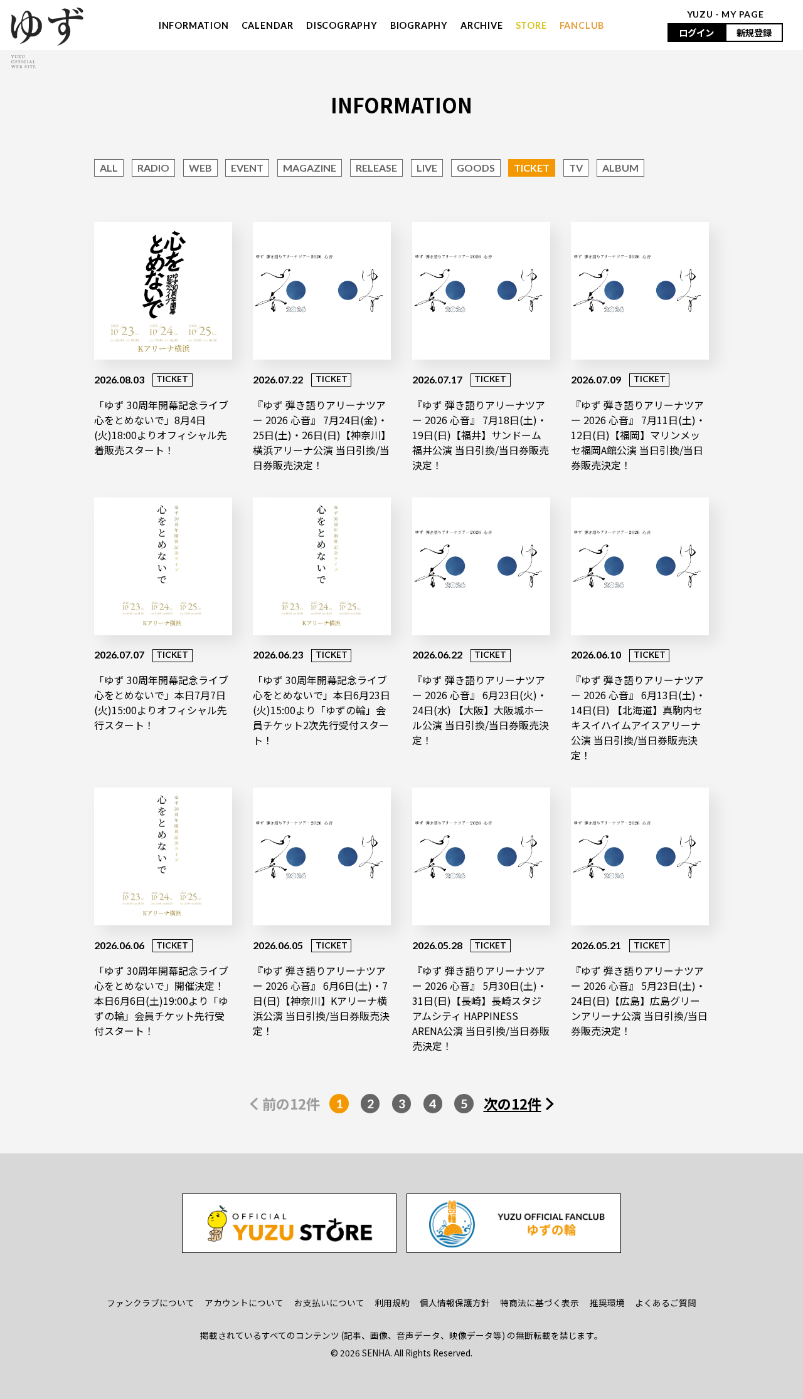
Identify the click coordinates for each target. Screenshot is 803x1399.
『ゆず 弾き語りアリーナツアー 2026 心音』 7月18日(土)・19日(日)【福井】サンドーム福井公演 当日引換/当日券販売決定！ (480, 434)
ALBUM (620, 168)
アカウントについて (244, 1302)
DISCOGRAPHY (342, 25)
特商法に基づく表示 (539, 1302)
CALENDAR (268, 25)
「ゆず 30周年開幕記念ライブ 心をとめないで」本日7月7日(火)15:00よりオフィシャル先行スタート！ (161, 702)
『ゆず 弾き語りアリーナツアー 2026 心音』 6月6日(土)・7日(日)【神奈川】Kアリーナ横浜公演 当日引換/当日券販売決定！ (321, 1000)
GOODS (476, 168)
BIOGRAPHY (419, 25)
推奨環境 (607, 1302)
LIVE (427, 168)
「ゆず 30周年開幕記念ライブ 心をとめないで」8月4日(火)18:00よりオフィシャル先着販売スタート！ (161, 427)
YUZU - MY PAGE (725, 14)
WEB (200, 168)
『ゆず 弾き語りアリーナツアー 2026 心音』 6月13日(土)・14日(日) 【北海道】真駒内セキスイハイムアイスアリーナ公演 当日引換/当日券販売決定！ (638, 717)
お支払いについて (329, 1302)
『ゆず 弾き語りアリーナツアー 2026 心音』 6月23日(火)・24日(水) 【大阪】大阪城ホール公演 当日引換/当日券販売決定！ (480, 709)
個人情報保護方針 (455, 1302)
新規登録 (754, 32)
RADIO (153, 168)
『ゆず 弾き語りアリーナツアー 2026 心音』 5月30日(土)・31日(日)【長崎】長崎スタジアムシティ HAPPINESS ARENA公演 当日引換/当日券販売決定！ (481, 1008)
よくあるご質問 (665, 1302)
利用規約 (392, 1302)
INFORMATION (194, 25)
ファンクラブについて (150, 1302)
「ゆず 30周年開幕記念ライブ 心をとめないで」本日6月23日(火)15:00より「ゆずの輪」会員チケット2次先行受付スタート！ (321, 709)
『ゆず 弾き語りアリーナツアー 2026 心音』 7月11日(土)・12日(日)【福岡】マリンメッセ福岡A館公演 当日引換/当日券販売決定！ (638, 434)
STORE (531, 25)
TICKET (532, 168)
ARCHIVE (481, 25)
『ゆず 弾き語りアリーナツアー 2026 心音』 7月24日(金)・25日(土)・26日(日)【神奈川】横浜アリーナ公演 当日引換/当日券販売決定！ (321, 434)
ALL (109, 168)
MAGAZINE (309, 168)
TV (576, 168)
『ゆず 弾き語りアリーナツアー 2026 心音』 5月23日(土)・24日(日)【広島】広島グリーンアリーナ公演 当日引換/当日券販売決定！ (639, 1000)
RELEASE (376, 168)
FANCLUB (582, 25)
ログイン (696, 32)
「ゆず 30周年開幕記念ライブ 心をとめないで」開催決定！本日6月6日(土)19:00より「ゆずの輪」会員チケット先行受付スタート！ (161, 1000)
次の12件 (512, 1103)
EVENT (247, 168)
